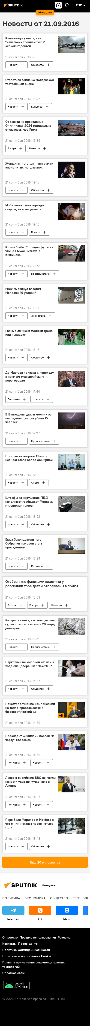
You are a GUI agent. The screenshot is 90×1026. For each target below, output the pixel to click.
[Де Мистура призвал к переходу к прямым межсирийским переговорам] (71, 379)
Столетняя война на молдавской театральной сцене (29, 82)
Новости (12, 64)
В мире (11, 148)
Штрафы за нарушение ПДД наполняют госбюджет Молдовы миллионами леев (29, 502)
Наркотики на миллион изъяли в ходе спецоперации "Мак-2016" (29, 664)
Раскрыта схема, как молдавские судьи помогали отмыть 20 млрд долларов (30, 624)
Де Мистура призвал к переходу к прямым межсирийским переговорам (29, 376)
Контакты (9, 944)
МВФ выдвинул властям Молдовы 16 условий (23, 291)
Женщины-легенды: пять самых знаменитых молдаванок (29, 165)
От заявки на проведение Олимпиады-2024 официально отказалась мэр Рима (28, 126)
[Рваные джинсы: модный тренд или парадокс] (71, 337)
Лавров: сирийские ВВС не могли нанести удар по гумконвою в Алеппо (30, 782)
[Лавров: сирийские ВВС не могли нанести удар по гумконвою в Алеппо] (71, 784)
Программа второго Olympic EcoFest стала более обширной (29, 458)
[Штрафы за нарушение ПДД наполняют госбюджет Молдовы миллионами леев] (71, 504)
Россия (11, 605)
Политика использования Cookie (26, 956)
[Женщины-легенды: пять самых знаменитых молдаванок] (71, 170)
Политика (13, 399)
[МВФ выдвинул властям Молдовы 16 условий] (71, 295)
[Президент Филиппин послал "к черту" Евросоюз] (71, 742)
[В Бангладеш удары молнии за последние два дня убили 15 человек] (71, 420)
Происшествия (40, 273)
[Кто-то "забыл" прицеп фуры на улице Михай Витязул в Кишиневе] (71, 253)
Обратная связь (13, 973)
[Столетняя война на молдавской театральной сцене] (71, 86)
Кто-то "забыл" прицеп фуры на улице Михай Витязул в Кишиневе (29, 251)
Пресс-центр (28, 944)
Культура (36, 106)
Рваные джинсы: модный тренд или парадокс (29, 333)
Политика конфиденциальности (26, 950)
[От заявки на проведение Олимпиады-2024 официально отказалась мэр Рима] (71, 128)
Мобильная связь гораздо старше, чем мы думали (24, 207)
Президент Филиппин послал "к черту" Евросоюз (29, 738)
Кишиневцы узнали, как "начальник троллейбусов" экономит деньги (25, 42)
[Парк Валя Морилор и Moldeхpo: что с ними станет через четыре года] (71, 826)
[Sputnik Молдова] (13, 7)
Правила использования (38, 937)
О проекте (10, 937)
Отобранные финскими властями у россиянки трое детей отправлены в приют (41, 583)
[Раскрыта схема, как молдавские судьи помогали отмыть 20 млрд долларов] (71, 626)
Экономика (38, 315)
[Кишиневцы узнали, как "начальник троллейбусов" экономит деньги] (71, 44)
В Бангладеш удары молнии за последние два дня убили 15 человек (28, 418)
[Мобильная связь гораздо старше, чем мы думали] (71, 211)
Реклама (64, 937)
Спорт (35, 482)
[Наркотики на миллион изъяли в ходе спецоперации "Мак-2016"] (71, 668)
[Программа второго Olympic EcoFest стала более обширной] (71, 462)
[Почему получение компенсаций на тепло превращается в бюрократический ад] (71, 710)
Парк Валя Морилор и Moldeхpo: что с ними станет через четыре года (29, 824)
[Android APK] (16, 986)
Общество (37, 64)
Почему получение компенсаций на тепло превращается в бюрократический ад (30, 708)
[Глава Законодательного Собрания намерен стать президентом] (71, 546)
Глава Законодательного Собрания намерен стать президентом (23, 543)
